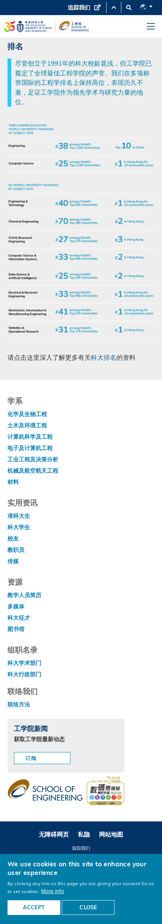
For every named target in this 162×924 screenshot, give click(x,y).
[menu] (151, 26)
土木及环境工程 (27, 425)
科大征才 (19, 617)
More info (52, 891)
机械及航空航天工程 (33, 470)
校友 (13, 538)
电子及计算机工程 (30, 447)
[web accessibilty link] (105, 791)
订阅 (31, 758)
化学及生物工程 (27, 413)
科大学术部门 (24, 662)
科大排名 (103, 357)
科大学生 (19, 527)
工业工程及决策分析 (33, 459)
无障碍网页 (54, 834)
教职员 (16, 549)
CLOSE (88, 907)
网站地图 (111, 834)
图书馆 (16, 628)
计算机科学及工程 (30, 436)
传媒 (13, 561)
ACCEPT (34, 907)
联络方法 (19, 704)
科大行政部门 (24, 674)
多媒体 (16, 606)
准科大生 (19, 515)
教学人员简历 (24, 595)
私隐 (84, 834)
